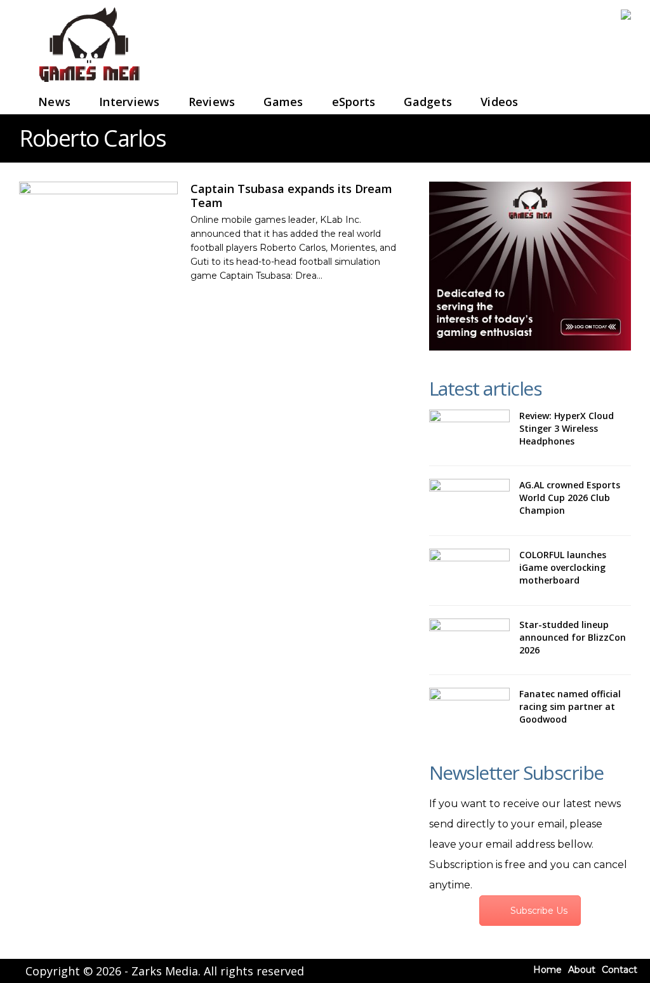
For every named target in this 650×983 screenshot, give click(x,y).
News (54, 101)
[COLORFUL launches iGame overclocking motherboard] (469, 570)
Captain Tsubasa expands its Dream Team (291, 195)
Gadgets (428, 101)
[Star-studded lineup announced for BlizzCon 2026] (469, 640)
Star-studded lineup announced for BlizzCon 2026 (572, 637)
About (581, 969)
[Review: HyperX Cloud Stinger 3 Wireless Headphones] (469, 431)
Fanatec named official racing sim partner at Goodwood (570, 706)
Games (283, 101)
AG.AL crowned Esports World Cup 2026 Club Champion (569, 497)
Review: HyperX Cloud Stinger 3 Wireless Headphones (566, 428)
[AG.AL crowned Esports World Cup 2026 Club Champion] (469, 501)
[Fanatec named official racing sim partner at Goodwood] (469, 710)
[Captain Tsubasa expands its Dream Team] (98, 218)
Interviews (129, 101)
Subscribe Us (538, 910)
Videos (500, 101)
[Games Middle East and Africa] (89, 83)
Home (547, 969)
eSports (354, 101)
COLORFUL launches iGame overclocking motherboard (562, 567)
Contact (619, 969)
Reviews (212, 101)
